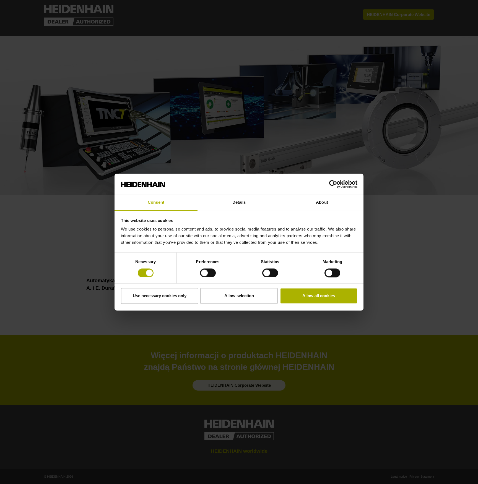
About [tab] (322, 202)
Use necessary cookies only (159, 296)
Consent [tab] (156, 202)
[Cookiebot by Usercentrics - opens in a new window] (333, 184)
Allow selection (239, 296)
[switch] (208, 272)
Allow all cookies (318, 296)
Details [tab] (239, 202)
